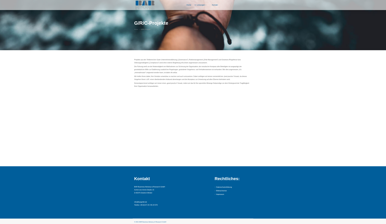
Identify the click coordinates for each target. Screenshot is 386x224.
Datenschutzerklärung (224, 187)
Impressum (220, 194)
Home (136, 29)
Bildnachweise (221, 191)
